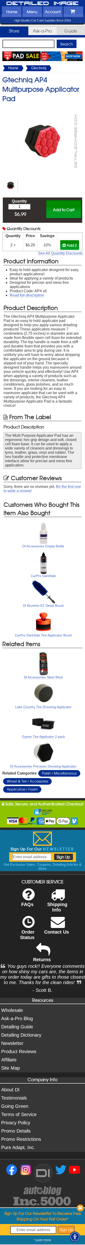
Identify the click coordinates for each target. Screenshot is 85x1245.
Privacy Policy (15, 1122)
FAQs (27, 904)
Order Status (27, 934)
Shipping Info (57, 907)
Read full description (27, 295)
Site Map (10, 1068)
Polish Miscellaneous (59, 773)
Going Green (14, 1106)
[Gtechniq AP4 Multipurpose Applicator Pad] (42, 108)
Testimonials (14, 1098)
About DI (10, 1089)
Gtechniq (38, 68)
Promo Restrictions (21, 1139)
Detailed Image (42, 3)
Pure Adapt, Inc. (18, 1147)
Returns (42, 959)
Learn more (43, 1240)
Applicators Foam (22, 789)
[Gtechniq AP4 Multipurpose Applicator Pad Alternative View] (10, 180)
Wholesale (12, 1010)
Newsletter (12, 1043)
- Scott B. (42, 990)
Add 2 (71, 245)
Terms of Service (19, 1114)
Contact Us (56, 932)
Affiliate (9, 1059)
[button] (75, 1237)
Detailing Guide (17, 1026)
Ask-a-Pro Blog (17, 1018)
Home (11, 11)
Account (53, 11)
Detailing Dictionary (21, 1035)
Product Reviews (18, 1051)
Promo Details (16, 1131)
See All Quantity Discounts (60, 253)
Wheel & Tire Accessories (27, 781)
